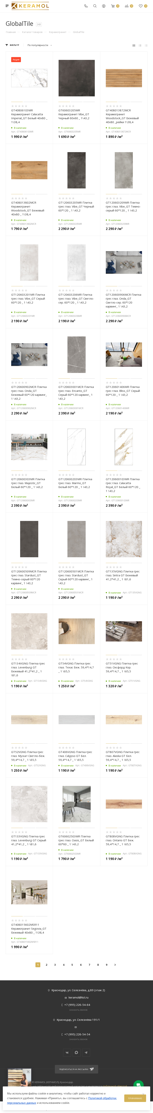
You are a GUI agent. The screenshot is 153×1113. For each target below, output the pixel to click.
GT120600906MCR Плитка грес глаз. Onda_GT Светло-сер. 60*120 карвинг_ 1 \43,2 (123, 300)
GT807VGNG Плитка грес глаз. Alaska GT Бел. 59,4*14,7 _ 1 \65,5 (123, 756)
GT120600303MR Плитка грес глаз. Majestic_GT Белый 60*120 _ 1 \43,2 (28, 483)
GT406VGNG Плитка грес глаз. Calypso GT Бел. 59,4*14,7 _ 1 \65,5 (75, 756)
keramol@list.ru (78, 997)
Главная (11, 32)
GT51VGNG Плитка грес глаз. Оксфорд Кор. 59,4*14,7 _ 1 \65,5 (122, 667)
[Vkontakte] (67, 1053)
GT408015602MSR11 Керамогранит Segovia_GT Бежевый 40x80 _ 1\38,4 (28, 928)
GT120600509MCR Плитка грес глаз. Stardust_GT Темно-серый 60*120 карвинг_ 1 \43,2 (29, 577)
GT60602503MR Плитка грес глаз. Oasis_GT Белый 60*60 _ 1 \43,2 (76, 840)
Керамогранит (57, 32)
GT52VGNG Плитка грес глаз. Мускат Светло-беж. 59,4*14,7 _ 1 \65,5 (28, 756)
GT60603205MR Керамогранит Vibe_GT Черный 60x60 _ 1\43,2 (73, 114)
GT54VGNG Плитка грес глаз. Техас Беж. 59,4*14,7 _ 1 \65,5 (76, 667)
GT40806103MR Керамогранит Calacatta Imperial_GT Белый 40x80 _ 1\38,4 (29, 116)
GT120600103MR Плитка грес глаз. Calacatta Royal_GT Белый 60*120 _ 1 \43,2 (123, 485)
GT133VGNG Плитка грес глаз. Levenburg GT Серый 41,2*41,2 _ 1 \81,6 (28, 840)
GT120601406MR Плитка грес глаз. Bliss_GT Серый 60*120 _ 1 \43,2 (123, 391)
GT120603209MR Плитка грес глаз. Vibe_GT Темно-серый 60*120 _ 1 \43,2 (123, 206)
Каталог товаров (32, 32)
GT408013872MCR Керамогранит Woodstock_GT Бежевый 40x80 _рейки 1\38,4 (122, 116)
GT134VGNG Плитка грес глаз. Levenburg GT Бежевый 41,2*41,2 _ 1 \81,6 (28, 669)
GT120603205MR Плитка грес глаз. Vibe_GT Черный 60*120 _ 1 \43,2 (76, 206)
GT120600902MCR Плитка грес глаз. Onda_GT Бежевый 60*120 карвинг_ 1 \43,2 (29, 392)
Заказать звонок (78, 1010)
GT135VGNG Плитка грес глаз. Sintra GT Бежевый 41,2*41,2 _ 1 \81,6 (123, 575)
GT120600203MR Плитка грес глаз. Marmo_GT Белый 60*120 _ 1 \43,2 (75, 483)
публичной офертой (115, 1086)
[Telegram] (86, 1053)
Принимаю (135, 1098)
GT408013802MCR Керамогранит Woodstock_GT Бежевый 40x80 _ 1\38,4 (27, 208)
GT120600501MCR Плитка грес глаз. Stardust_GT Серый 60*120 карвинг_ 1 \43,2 (76, 577)
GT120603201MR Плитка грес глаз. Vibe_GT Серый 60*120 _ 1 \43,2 (28, 298)
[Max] (77, 1053)
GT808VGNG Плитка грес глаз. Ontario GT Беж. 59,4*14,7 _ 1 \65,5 (123, 840)
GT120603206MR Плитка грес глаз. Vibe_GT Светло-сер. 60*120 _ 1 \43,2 (76, 298)
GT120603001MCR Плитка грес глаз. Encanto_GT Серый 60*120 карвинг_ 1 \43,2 (76, 392)
